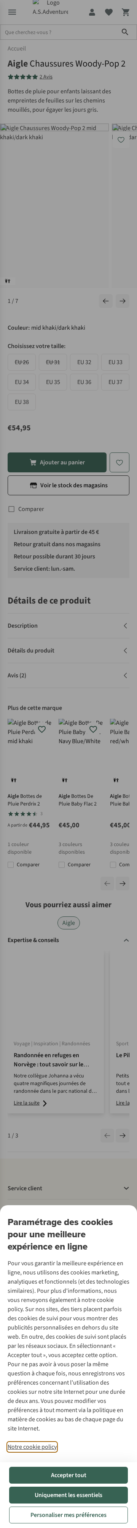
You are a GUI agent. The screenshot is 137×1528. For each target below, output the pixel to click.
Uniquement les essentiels (68, 1495)
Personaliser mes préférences (68, 1515)
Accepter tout (68, 1475)
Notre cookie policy (32, 1447)
